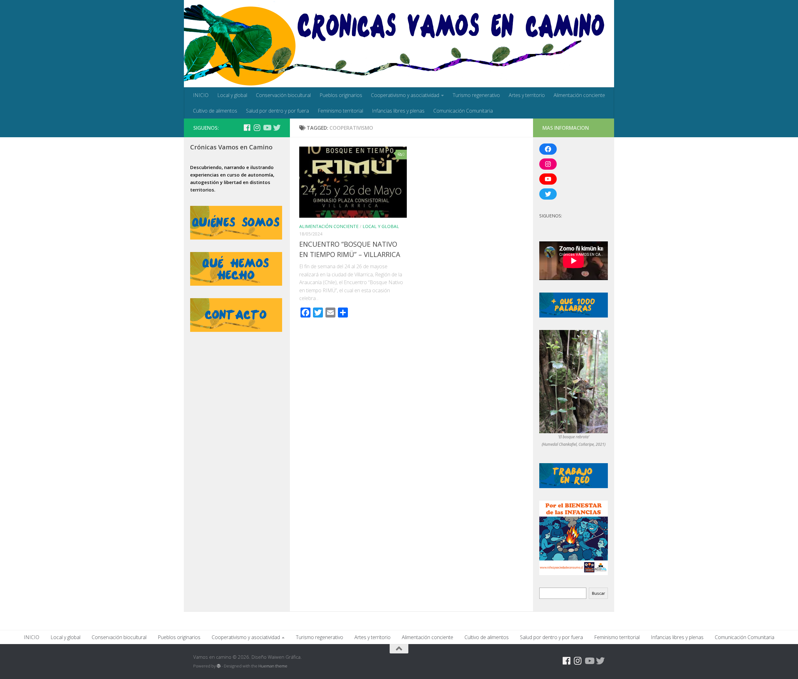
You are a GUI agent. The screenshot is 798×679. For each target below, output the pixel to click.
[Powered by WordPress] (219, 666)
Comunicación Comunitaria (463, 110)
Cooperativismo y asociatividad (405, 95)
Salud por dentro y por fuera (277, 110)
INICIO (201, 95)
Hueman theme (272, 666)
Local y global (232, 95)
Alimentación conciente (579, 95)
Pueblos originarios (341, 95)
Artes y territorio (527, 95)
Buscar (598, 593)
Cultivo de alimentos (215, 110)
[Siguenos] (237, 127)
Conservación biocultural (283, 95)
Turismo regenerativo (476, 95)
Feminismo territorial (340, 110)
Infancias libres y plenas (398, 110)
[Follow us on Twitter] (277, 127)
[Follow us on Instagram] (257, 127)
